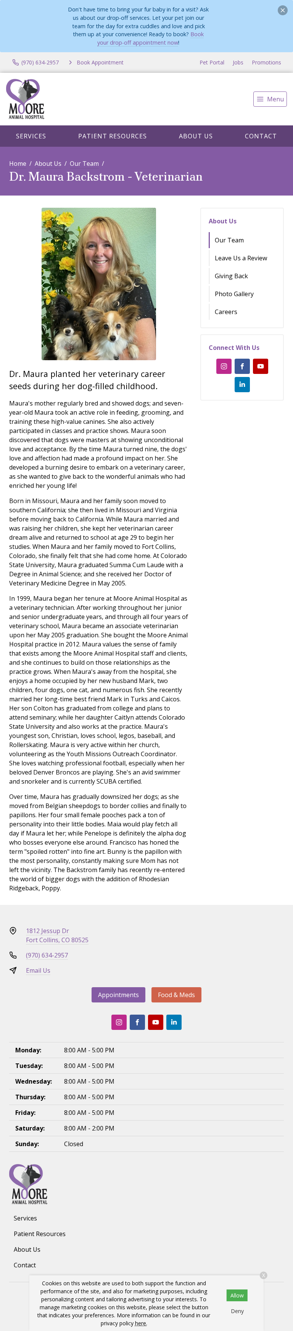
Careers (226, 312)
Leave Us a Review (241, 258)
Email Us (38, 970)
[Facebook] (242, 366)
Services (31, 136)
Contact (261, 136)
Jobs (238, 62)
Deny (237, 1311)
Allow (237, 1295)
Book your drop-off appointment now (150, 38)
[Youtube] (260, 366)
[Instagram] (224, 366)
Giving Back (231, 276)
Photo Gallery (234, 294)
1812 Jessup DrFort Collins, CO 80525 (57, 935)
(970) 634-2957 (47, 955)
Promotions (266, 62)
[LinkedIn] (242, 384)
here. (141, 1323)
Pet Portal (212, 62)
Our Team (84, 163)
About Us (196, 136)
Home (17, 163)
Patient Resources (112, 136)
